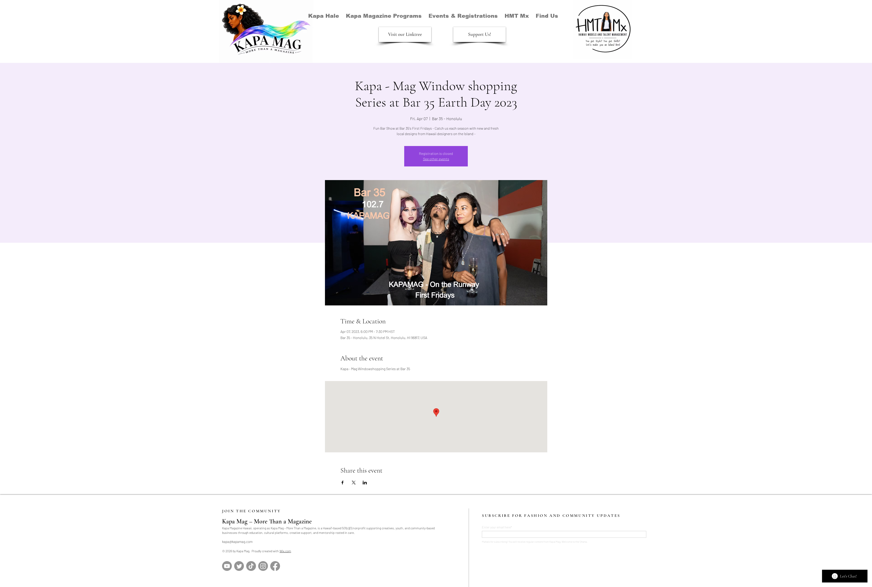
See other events (436, 159)
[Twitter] (239, 566)
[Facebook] (275, 566)
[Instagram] (263, 566)
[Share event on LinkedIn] (365, 482)
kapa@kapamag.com (237, 542)
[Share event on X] (354, 482)
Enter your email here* (497, 527)
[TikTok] (251, 566)
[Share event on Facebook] (342, 482)
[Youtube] (227, 566)
